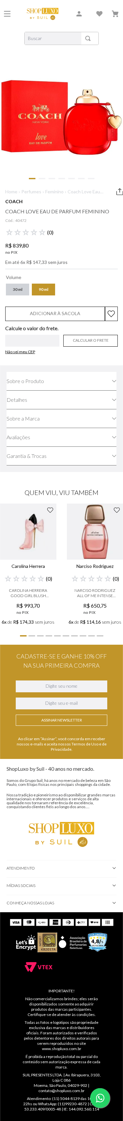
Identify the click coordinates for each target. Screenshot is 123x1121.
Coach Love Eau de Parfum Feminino (84, 192)
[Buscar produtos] (89, 38)
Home (11, 191)
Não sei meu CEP (20, 351)
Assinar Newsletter (61, 720)
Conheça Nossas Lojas (30, 902)
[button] (17, 289)
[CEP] (32, 336)
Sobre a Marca (23, 418)
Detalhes (17, 400)
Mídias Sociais (21, 885)
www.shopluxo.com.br (61, 1048)
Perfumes (31, 191)
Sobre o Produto (25, 381)
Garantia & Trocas (27, 456)
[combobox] (61, 38)
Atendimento (21, 868)
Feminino (54, 191)
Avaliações (18, 437)
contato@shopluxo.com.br (61, 1090)
